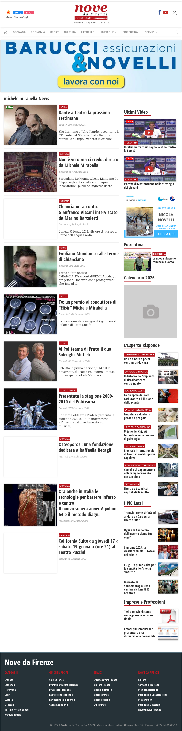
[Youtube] (165, 12)
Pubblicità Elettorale (149, 704)
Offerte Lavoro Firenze (105, 680)
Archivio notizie (13, 714)
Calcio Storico (56, 680)
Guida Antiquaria (58, 704)
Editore (142, 680)
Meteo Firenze (101, 694)
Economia (38, 32)
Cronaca (19, 32)
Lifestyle (87, 32)
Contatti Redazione (148, 684)
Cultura (70, 32)
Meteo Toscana (102, 699)
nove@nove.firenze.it (149, 709)
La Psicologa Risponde (61, 694)
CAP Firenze (100, 704)
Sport (54, 32)
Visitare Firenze (102, 684)
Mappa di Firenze (103, 689)
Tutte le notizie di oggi (17, 709)
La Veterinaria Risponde (62, 699)
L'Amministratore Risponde (63, 684)
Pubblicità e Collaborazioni (152, 694)
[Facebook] (159, 12)
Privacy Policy (145, 699)
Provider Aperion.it (148, 689)
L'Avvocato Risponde (60, 689)
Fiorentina (130, 32)
